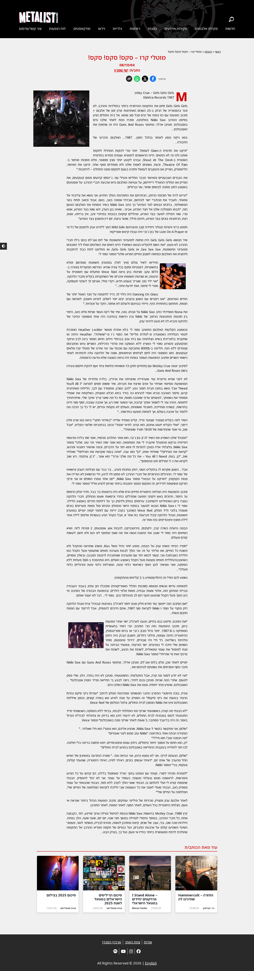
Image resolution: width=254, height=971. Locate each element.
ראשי (218, 52)
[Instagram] (131, 951)
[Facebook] (139, 951)
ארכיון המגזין (111, 942)
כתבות (152, 28)
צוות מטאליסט (114, 908)
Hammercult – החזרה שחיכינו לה (195, 897)
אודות (148, 942)
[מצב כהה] (3, 246)
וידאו (101, 28)
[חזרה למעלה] (245, 964)
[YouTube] (123, 951)
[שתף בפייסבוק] (153, 79)
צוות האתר (132, 942)
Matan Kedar (139, 908)
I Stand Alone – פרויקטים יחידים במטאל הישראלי (144, 899)
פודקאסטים (81, 28)
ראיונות (135, 28)
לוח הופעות (57, 28)
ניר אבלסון (208, 908)
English (151, 963)
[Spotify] (115, 951)
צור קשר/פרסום (30, 28)
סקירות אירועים (175, 28)
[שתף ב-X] (145, 79)
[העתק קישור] (129, 79)
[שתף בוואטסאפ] (137, 79)
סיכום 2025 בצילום (61, 895)
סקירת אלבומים (206, 28)
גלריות (117, 28)
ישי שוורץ (121, 70)
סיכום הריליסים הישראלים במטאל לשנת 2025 (108, 899)
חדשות (230, 28)
